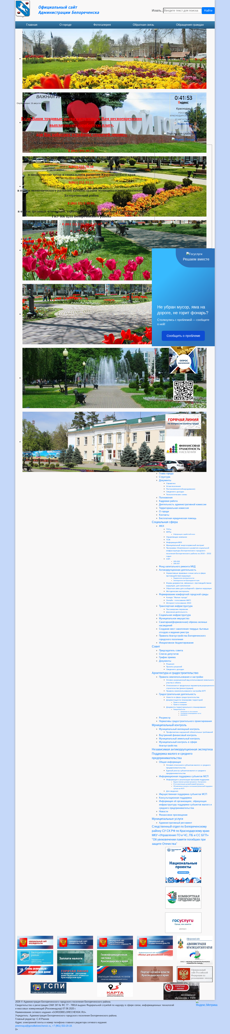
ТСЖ (168, 540)
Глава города (166, 473)
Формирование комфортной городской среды (183, 594)
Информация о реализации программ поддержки (187, 780)
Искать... (157, 10)
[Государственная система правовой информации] (48, 987)
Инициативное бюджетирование (176, 642)
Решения (170, 664)
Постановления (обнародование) (180, 489)
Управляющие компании (176, 537)
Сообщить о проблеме (183, 336)
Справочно (171, 483)
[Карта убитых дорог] (115, 989)
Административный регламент (175, 822)
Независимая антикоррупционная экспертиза (182, 749)
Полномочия (165, 497)
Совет (156, 646)
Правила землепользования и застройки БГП (186, 691)
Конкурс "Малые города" (177, 597)
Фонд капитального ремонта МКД (177, 566)
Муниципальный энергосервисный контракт (185, 545)
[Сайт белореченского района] (35, 957)
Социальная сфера (165, 522)
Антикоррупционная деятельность (177, 570)
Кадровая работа (168, 501)
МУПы (168, 532)
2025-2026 (176, 561)
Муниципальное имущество (174, 618)
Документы (165, 480)
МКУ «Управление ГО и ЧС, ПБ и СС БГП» (180, 835)
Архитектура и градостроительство (175, 672)
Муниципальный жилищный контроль (179, 729)
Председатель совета (171, 650)
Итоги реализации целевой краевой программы (188, 784)
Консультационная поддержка (175, 797)
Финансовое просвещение (173, 814)
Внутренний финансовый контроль (178, 735)
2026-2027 (176, 563)
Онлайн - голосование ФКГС (178, 600)
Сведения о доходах (175, 492)
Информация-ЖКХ (174, 542)
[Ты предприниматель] (35, 970)
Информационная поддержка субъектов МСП (183, 776)
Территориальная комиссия (174, 508)
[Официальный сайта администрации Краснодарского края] (195, 942)
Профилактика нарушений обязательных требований (189, 732)
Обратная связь (143, 24)
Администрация (162, 469)
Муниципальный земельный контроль (179, 738)
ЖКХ (161, 526)
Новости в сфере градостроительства (182, 697)
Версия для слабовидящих (185, 133)
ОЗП (168, 559)
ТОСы (168, 529)
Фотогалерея (102, 24)
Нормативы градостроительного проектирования (185, 721)
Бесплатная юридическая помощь (177, 518)
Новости (163, 811)
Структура (164, 477)
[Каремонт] (195, 957)
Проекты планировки (180, 704)
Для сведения (172, 791)
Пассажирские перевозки (177, 609)
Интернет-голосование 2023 (178, 603)
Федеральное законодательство (183, 578)
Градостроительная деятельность (177, 694)
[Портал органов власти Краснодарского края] (155, 973)
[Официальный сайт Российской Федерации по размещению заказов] (195, 974)
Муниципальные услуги (167, 818)
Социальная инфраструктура (175, 615)
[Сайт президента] (35, 942)
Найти (208, 10)
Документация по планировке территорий (184, 700)
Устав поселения (173, 486)
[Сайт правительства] (75, 942)
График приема (167, 657)
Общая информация (170, 762)
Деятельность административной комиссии (182, 504)
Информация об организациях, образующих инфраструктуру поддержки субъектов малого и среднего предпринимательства (185, 804)
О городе (65, 24)
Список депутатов (169, 654)
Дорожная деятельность (176, 612)
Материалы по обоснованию (189, 711)
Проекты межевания (180, 702)
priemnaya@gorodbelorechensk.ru (33, 1025)
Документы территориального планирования (186, 707)
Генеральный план (179, 709)
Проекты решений (174, 667)
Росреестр (164, 717)
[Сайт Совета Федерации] (115, 942)
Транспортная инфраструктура (175, 606)
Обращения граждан (190, 24)
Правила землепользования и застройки (181, 677)
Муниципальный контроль (169, 725)
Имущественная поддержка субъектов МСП (183, 794)
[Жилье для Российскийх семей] (155, 954)
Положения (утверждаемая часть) (191, 713)
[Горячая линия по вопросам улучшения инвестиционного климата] (75, 973)
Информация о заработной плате (184, 534)
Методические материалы (177, 591)
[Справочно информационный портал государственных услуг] (115, 974)
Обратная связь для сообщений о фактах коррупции (189, 588)
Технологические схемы (176, 495)
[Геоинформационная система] (115, 957)
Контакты (164, 514)
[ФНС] (75, 958)
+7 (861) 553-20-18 (62, 1025)
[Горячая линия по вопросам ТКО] (181, 990)
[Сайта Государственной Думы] (155, 942)
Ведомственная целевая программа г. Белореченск (189, 782)
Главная (31, 24)
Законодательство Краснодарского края (186, 580)
